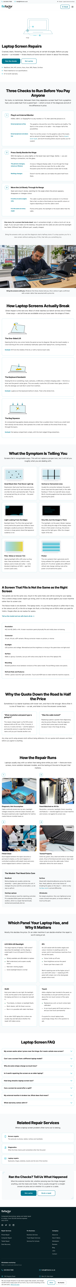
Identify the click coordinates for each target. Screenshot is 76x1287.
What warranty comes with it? (15, 1103)
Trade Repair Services (33, 1238)
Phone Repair (5, 1234)
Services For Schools (33, 1241)
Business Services (32, 1234)
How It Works (56, 1238)
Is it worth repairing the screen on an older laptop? (23, 1073)
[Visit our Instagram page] (9, 1225)
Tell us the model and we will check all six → (18, 616)
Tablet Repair (5, 1241)
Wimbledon (55, 1241)
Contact (54, 1254)
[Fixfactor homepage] (7, 7)
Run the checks (11, 61)
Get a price (29, 61)
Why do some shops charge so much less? (20, 1066)
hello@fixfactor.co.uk (48, 1270)
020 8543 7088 (8, 1270)
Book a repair (46, 1193)
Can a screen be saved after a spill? (18, 1088)
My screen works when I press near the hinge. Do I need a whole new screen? (34, 1051)
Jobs (53, 1250)
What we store (15, 1284)
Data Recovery (5, 1244)
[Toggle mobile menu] (72, 7)
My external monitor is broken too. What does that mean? (26, 1095)
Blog (53, 1247)
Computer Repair (6, 1238)
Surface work (43, 888)
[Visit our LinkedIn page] (13, 1225)
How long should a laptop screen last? (19, 1081)
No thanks (61, 1282)
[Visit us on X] (6, 1225)
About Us (55, 1234)
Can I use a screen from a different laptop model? (23, 1058)
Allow (51, 1282)
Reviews (54, 1244)
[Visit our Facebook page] (2, 1225)
